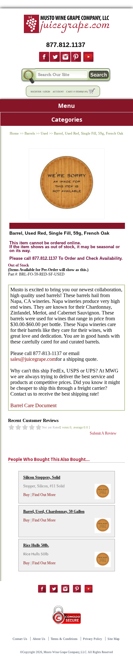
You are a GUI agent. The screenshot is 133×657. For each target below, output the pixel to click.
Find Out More (44, 495)
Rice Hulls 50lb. (36, 545)
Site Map (113, 639)
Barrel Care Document (33, 405)
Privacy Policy (92, 639)
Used (44, 133)
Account (58, 91)
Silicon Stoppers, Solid (41, 477)
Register (36, 91)
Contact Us (20, 639)
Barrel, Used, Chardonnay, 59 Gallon (54, 511)
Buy (26, 495)
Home (14, 133)
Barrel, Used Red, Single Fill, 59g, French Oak (88, 133)
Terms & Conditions (64, 639)
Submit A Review (103, 433)
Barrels (30, 133)
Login (46, 91)
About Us (39, 639)
